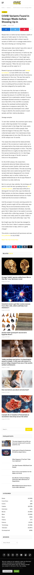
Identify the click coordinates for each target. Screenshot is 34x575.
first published (6, 235)
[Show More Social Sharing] (30, 29)
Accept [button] (16, 571)
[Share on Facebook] (6, 29)
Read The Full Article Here (10, 240)
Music (3, 514)
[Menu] (3, 3)
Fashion (4, 506)
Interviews (4, 509)
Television (4, 527)
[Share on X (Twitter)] (15, 29)
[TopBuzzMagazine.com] (17, 2)
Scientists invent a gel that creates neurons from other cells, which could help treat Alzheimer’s (16, 305)
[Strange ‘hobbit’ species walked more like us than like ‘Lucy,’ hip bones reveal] (17, 266)
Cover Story (5, 501)
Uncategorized (6, 530)
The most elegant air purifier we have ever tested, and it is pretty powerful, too (21, 443)
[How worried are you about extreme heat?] (17, 379)
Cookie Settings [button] (7, 571)
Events (3, 503)
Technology (5, 525)
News (3, 517)
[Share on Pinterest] (24, 29)
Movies (3, 511)
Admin (4, 25)
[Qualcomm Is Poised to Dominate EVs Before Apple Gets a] (6, 452)
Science (4, 12)
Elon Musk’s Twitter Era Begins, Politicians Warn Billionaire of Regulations (21, 479)
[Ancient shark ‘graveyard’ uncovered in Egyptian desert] (17, 321)
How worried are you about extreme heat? (15, 390)
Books (3, 498)
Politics (4, 519)
